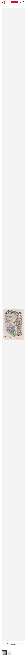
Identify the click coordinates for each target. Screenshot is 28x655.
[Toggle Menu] (24, 2)
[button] (24, 648)
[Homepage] (3, 2)
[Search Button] (20, 2)
